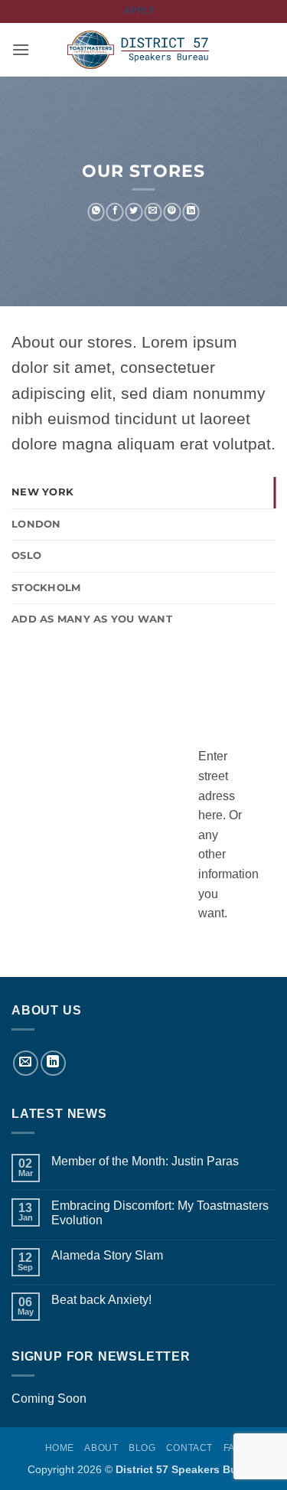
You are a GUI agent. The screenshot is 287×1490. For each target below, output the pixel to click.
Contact (189, 1448)
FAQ (233, 1448)
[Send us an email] (25, 1063)
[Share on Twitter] (134, 212)
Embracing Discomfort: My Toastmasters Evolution (160, 1213)
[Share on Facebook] (115, 212)
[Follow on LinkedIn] (53, 1063)
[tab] (143, 492)
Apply (139, 10)
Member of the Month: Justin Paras (145, 1161)
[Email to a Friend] (153, 212)
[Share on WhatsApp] (96, 212)
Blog (142, 1448)
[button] (20, 49)
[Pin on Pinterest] (172, 212)
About (101, 1448)
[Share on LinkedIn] (191, 212)
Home (59, 1448)
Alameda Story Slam (107, 1255)
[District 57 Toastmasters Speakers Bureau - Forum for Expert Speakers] (143, 50)
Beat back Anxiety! (101, 1299)
